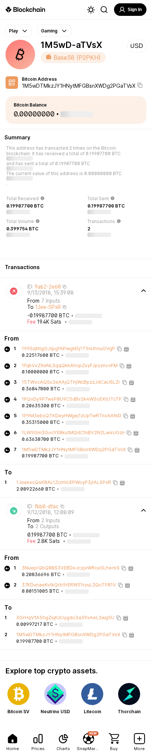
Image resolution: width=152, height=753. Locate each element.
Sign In (135, 9)
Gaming (49, 31)
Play (13, 31)
